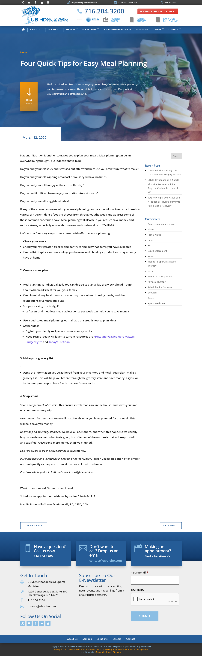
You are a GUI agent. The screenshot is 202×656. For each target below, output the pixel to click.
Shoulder (152, 292)
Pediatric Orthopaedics (160, 276)
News (158, 29)
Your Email (139, 572)
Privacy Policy (60, 649)
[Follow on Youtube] (29, 2)
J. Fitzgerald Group (103, 652)
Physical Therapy (157, 281)
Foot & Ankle (154, 234)
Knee (150, 256)
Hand (150, 240)
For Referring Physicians (117, 29)
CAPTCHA (137, 590)
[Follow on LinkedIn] (41, 2)
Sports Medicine (156, 303)
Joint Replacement (157, 250)
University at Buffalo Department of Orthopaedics (125, 649)
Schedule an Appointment (158, 11)
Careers (117, 638)
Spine (151, 297)
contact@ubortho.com (105, 560)
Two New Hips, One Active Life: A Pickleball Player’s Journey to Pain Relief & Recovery (164, 201)
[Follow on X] (22, 2)
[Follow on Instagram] (47, 2)
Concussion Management (161, 224)
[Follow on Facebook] (35, 2)
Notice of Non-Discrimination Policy (85, 649)
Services (70, 29)
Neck (150, 271)
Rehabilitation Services (160, 287)
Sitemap (117, 652)
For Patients (89, 29)
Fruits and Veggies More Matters (114, 336)
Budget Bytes (34, 342)
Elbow (151, 229)
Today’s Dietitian (59, 342)
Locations (142, 29)
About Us (35, 29)
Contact (173, 29)
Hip (149, 245)
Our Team (53, 29)
